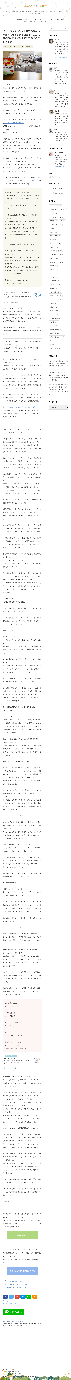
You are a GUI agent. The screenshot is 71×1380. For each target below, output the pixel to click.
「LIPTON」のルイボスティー (14, 123)
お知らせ (52, 258)
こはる (51, 254)
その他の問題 (7, 46)
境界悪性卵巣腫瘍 (54, 329)
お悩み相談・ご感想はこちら (16, 1288)
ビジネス (52, 314)
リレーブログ (53, 348)
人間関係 (52, 228)
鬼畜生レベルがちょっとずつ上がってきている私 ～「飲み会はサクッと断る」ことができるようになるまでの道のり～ (58, 389)
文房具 (51, 262)
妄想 (46, 21)
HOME (4, 1321)
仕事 (61, 221)
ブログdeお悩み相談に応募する (22, 1271)
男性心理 (52, 288)
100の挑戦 (52, 277)
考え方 (51, 232)
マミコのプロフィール (14, 1281)
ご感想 (51, 307)
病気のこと (53, 326)
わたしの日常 (53, 213)
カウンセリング (33, 19)
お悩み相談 (29, 46)
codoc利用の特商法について (11, 1372)
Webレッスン (53, 269)
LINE (28, 1296)
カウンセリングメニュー (57, 193)
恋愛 (61, 210)
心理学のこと (53, 284)
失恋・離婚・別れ (54, 292)
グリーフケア (42, 19)
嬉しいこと (53, 340)
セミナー (52, 273)
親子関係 (52, 221)
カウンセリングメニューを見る (17, 1284)
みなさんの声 (53, 311)
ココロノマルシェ (18, 46)
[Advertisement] (22, 1344)
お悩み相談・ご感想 (22, 19)
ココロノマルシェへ (22, 1235)
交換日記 (52, 344)
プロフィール (11, 19)
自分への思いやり (38, 21)
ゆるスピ (52, 266)
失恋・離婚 (60, 19)
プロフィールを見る (60, 57)
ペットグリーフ (51, 19)
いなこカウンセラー (34, 407)
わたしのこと (53, 206)
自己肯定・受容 (28, 21)
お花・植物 (53, 322)
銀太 (51, 251)
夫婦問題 (52, 210)
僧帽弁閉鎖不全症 (54, 333)
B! (23, 1296)
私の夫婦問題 (53, 318)
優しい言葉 (53, 240)
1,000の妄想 (53, 281)
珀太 (60, 254)
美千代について (59, 166)
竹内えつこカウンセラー (17, 407)
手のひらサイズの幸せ (9, 1370)
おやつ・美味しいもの (56, 337)
